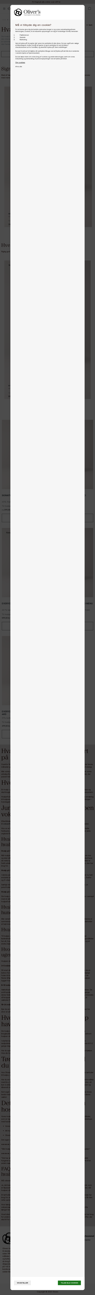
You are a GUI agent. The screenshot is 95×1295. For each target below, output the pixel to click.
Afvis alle (18, 66)
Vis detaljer (22, 1283)
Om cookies (20, 62)
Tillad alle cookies (69, 1283)
